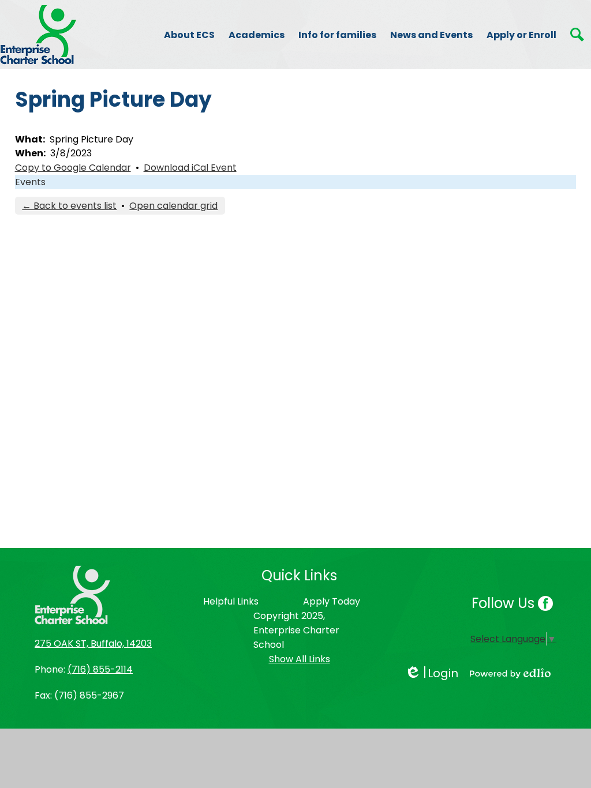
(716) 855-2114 (100, 669)
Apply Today (331, 601)
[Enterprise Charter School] (38, 35)
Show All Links (299, 659)
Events (30, 182)
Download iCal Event (190, 167)
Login (431, 673)
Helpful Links (231, 601)
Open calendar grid (173, 205)
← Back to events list (69, 205)
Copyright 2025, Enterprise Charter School (296, 630)
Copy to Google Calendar (73, 167)
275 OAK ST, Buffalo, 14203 (93, 643)
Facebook (545, 603)
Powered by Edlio (510, 673)
